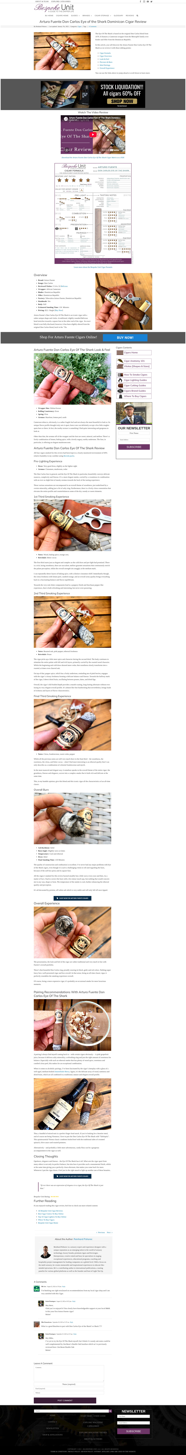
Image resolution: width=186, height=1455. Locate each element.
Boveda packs (69, 456)
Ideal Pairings (105, 65)
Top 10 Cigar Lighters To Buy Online (52, 1217)
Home (52, 1415)
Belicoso (64, 286)
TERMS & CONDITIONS (58, 1451)
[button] (137, 15)
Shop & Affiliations (52, 1435)
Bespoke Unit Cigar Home (48, 1223)
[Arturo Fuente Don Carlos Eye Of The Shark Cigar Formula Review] (93, 162)
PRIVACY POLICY (74, 1451)
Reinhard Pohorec (83, 1239)
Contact (52, 1422)
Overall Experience (107, 68)
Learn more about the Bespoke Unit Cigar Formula (93, 267)
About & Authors (93, 1439)
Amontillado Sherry (62, 1072)
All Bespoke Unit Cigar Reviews (50, 1211)
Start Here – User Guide (93, 1416)
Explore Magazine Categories (93, 1424)
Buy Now (58, 310)
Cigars (79, 26)
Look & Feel (104, 59)
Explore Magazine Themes (93, 1432)
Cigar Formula (105, 53)
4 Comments (92, 26)
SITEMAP (97, 1451)
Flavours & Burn (106, 62)
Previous (101, 1232)
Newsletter (52, 1428)
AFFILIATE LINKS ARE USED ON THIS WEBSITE (119, 1451)
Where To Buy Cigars (46, 1220)
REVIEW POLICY (87, 1451)
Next (109, 1232)
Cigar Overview (106, 56)
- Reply (63, 1286)
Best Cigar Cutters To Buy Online (51, 1214)
